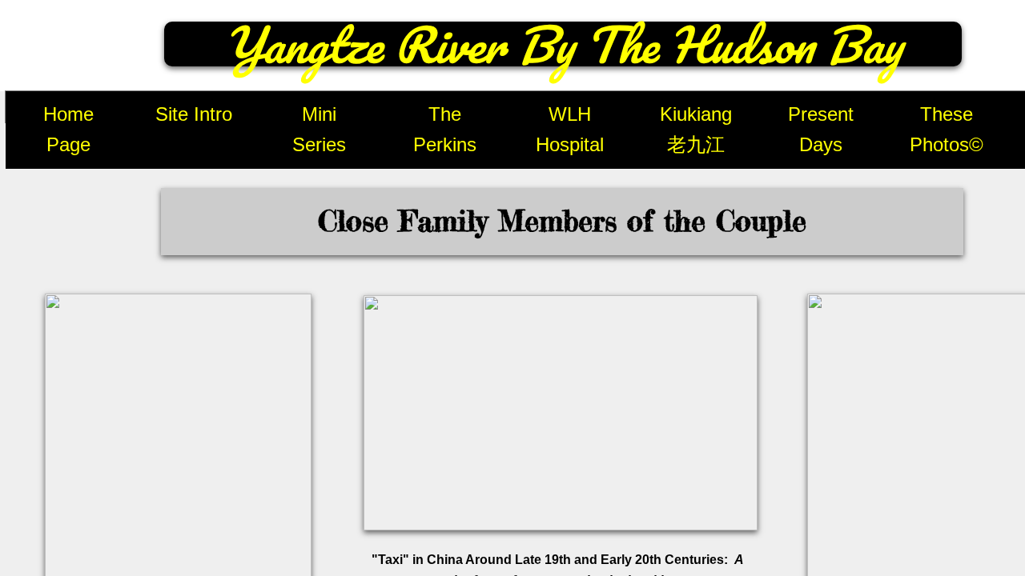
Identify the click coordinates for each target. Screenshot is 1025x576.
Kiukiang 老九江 (696, 129)
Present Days (821, 129)
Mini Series (319, 129)
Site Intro (193, 114)
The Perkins (444, 129)
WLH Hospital (570, 129)
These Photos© (946, 129)
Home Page (68, 129)
